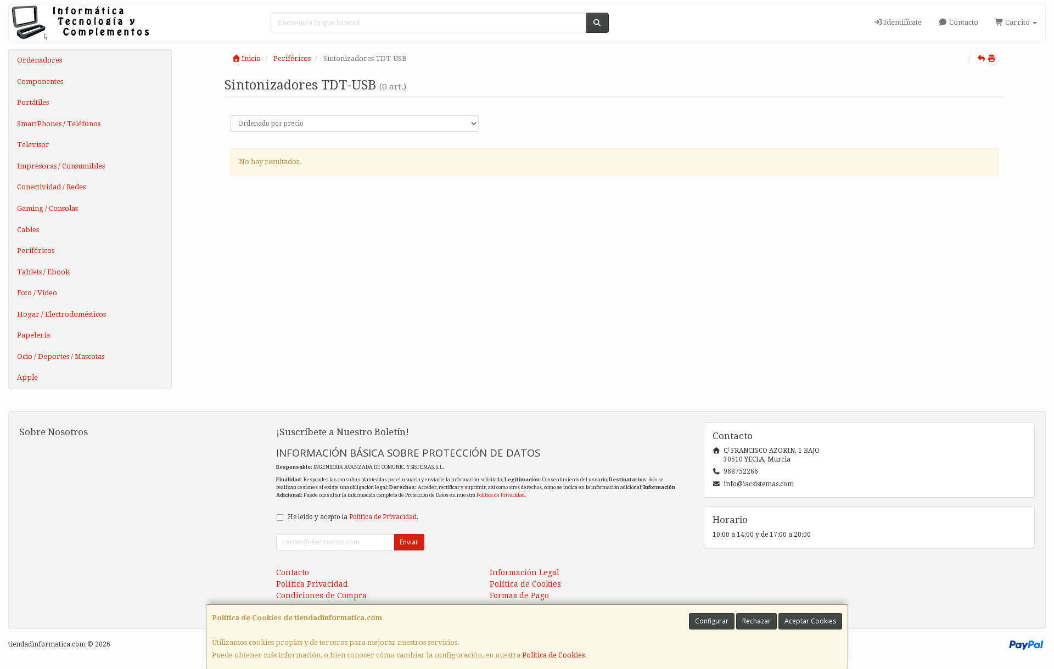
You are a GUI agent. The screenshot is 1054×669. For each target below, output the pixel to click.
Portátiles (33, 102)
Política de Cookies (553, 655)
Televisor (33, 144)
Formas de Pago (519, 595)
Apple (27, 377)
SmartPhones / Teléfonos (58, 124)
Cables (28, 230)
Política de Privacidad (500, 495)
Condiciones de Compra (321, 595)
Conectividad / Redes (51, 187)
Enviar (409, 542)
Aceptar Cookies (810, 621)
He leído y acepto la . (353, 517)
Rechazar (756, 621)
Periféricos (35, 250)
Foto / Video (37, 293)
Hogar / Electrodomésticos (61, 314)
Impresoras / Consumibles (61, 166)
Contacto (963, 22)
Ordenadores (39, 60)
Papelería (33, 335)
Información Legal (524, 572)
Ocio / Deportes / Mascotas (60, 356)
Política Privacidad (312, 584)
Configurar (711, 621)
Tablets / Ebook (43, 272)
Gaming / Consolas (47, 208)
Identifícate (902, 22)
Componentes (40, 81)
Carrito (1017, 22)
